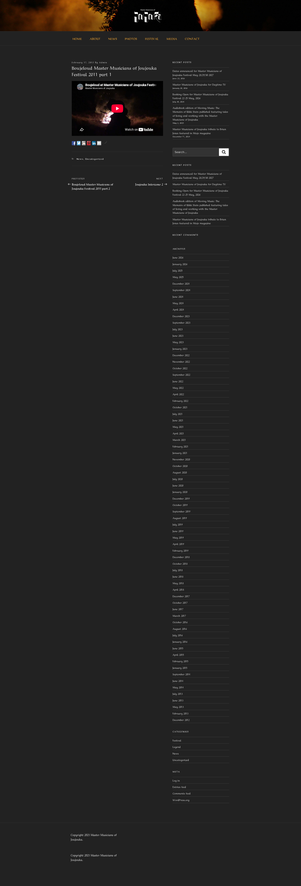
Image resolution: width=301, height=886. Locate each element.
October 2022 (180, 368)
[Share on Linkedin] (94, 143)
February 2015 (180, 661)
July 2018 (178, 570)
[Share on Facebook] (74, 143)
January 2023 (180, 348)
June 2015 (178, 648)
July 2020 (178, 479)
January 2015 (180, 667)
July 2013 (178, 693)
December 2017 (181, 596)
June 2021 (178, 420)
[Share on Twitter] (79, 143)
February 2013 (180, 713)
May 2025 (178, 276)
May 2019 (178, 537)
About (95, 38)
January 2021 (180, 452)
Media (172, 38)
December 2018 (181, 557)
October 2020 (180, 465)
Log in (176, 780)
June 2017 (178, 609)
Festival (152, 38)
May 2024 (178, 303)
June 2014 (178, 680)
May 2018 (178, 583)
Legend (177, 746)
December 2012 (181, 719)
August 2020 (180, 472)
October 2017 (180, 602)
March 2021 (179, 439)
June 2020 (178, 485)
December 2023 (181, 316)
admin (103, 62)
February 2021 (180, 446)
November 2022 (181, 361)
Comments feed (182, 793)
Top (293, 878)
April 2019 (178, 543)
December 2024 (181, 283)
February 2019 (180, 550)
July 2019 (178, 524)
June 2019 (178, 531)
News (112, 38)
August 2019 (180, 518)
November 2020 (181, 459)
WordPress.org (181, 800)
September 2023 (181, 322)
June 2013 (178, 700)
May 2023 (178, 342)
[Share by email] (99, 143)
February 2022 (180, 400)
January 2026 (180, 264)
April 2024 (178, 309)
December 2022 (181, 355)
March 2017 (179, 615)
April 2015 (178, 654)
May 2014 (178, 687)
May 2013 (178, 706)
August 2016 (180, 628)
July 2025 (178, 270)
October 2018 (180, 563)
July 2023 (178, 329)
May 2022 (178, 387)
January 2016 (180, 641)
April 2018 (178, 589)
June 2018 (178, 576)
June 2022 (178, 381)
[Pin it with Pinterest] (89, 143)
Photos (131, 38)
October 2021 (180, 407)
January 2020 (180, 491)
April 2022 (178, 394)
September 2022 (181, 374)
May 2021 (178, 426)
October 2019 (180, 504)
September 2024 (181, 290)
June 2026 (178, 257)
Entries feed (179, 786)
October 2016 (180, 622)
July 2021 (178, 413)
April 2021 (178, 433)
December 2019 (181, 498)
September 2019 (181, 511)
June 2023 (178, 335)
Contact (192, 38)
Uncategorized (94, 158)
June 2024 (178, 296)
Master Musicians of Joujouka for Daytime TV (199, 84)
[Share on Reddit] (84, 143)
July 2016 (178, 635)
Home (77, 38)
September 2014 (181, 674)
